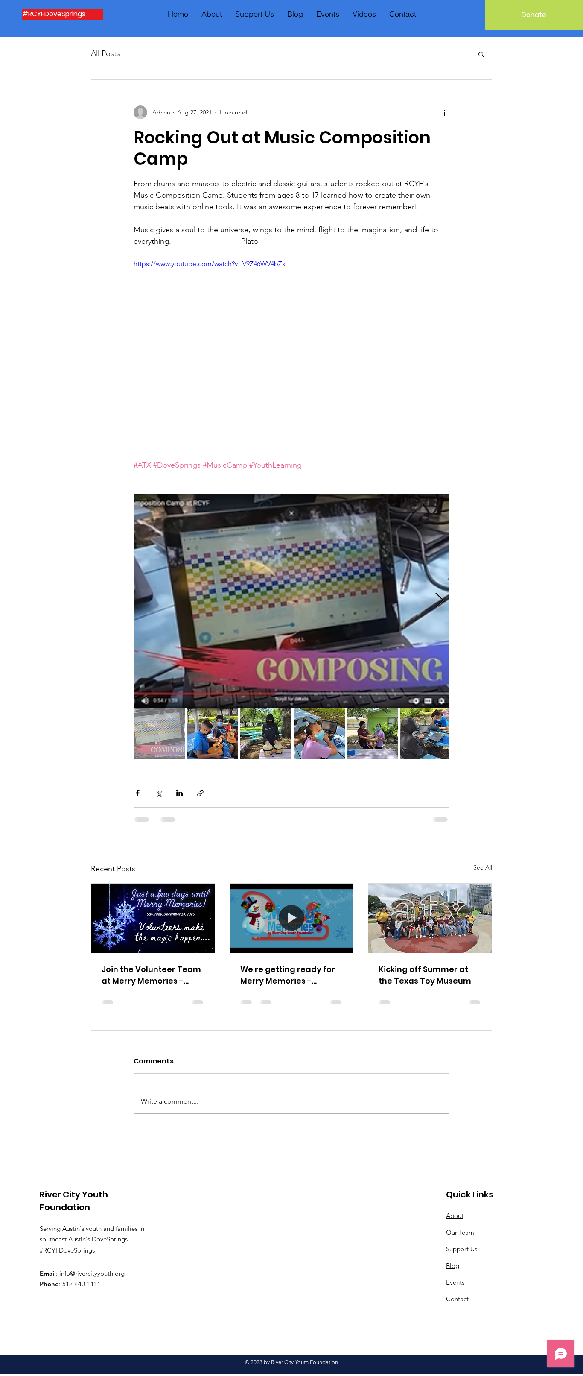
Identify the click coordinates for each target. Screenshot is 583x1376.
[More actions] (444, 112)
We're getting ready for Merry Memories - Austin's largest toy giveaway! (287, 975)
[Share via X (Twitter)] (158, 793)
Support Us (461, 1249)
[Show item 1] (159, 733)
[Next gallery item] (439, 601)
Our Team (460, 1232)
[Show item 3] (266, 733)
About (454, 1216)
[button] (481, 53)
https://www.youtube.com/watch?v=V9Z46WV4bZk (210, 264)
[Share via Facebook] (138, 793)
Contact (457, 1299)
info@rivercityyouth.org (92, 1273)
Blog (452, 1266)
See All (482, 867)
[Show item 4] (319, 733)
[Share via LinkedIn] (179, 793)
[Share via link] (200, 793)
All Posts (105, 53)
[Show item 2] (212, 733)
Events (455, 1282)
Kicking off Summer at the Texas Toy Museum (425, 975)
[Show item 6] (426, 733)
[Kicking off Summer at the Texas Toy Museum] (430, 918)
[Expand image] (291, 601)
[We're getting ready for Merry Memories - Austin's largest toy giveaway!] (291, 918)
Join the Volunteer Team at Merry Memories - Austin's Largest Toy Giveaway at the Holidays (151, 975)
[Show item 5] (372, 733)
